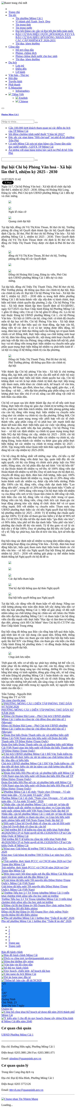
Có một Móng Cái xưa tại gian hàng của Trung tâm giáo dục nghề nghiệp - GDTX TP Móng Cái (39, 145)
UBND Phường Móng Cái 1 (17, 1034)
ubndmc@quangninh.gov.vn (25, 1058)
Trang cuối (14, 946)
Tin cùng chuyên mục (13, 700)
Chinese (23, 101)
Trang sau (13, 942)
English (23, 97)
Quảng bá (6, 1008)
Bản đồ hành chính (12, 951)
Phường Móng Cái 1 (10, 114)
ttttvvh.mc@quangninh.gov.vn (26, 1089)
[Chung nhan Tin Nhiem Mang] (19, 1098)
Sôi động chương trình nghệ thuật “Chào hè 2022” (36, 134)
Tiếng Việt (17, 94)
